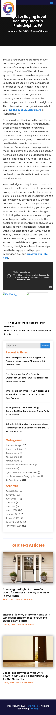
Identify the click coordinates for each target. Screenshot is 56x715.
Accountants (12, 453)
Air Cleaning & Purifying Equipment (23, 476)
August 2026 (12, 491)
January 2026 (12, 518)
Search (45, 345)
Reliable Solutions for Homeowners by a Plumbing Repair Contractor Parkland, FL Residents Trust (27, 428)
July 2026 (10, 495)
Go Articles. (34, 705)
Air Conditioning (14, 480)
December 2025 (14, 522)
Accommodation (14, 449)
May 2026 (10, 502)
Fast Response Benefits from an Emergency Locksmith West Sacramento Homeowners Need (27, 378)
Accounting (11, 457)
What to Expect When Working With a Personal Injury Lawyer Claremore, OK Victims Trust (25, 361)
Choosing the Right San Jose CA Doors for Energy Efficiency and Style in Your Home (26, 592)
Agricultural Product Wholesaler (21, 472)
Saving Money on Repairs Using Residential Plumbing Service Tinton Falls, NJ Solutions (27, 411)
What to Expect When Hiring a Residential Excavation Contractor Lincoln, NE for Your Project (27, 394)
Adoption (10, 468)
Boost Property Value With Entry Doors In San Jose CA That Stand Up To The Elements (25, 676)
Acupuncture (12, 460)
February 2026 (13, 514)
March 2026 (12, 510)
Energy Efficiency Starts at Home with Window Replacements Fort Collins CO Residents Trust (26, 618)
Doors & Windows (39, 31)
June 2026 (11, 498)
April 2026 (10, 506)
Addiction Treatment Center (20, 464)
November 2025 (14, 525)
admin (14, 31)
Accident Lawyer (14, 445)
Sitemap (34, 708)
